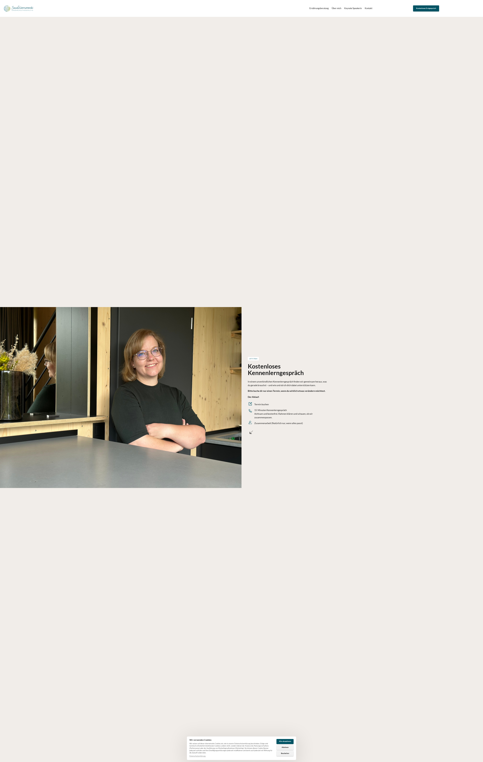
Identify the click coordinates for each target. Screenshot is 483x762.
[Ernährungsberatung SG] (18, 8)
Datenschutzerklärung (197, 756)
